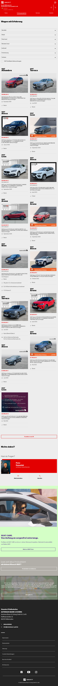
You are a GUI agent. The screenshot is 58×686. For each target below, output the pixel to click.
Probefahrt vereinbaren (29, 568)
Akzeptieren (29, 594)
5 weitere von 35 (29, 436)
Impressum (5, 637)
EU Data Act (5, 664)
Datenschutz (5, 643)
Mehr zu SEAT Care (28, 549)
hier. (36, 588)
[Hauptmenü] (55, 2)
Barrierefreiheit (6, 659)
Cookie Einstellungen (8, 654)
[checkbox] (2, 61)
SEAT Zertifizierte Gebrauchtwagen (12, 61)
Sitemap (4, 648)
